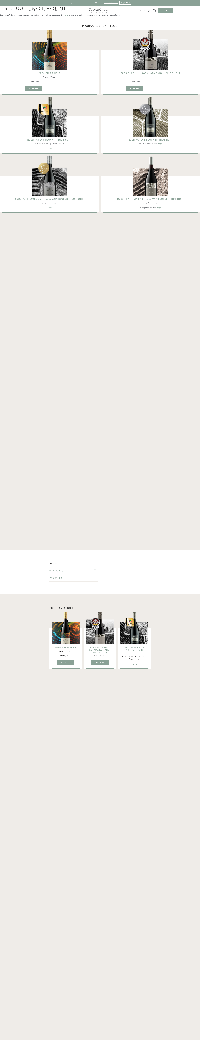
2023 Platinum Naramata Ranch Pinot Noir (150, 73)
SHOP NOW (125, 3)
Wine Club (60, 11)
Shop (166, 11)
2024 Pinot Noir (50, 73)
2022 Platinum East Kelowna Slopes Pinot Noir (150, 199)
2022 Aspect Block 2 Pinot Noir (151, 140)
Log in (149, 11)
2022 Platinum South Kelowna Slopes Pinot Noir (49, 199)
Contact (142, 11)
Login (50, 148)
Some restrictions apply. (111, 3)
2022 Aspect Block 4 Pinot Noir (49, 140)
